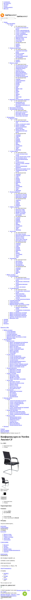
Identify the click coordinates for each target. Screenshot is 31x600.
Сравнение (3, 497)
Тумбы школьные (14, 301)
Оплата (5, 6)
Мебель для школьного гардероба (18, 312)
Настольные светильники (16, 107)
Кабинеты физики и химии (17, 303)
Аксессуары (13, 231)
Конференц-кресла (20, 75)
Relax (17, 92)
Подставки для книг (21, 234)
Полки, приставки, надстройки (20, 214)
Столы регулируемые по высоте (18, 400)
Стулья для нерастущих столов (17, 357)
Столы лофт (19, 41)
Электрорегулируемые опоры (17, 411)
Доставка (6, 4)
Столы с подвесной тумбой (23, 124)
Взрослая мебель (11, 23)
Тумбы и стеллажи (14, 206)
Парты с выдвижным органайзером (21, 127)
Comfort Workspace (20, 80)
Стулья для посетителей (22, 76)
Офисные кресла (20, 71)
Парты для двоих (20, 129)
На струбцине (19, 262)
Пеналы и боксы (20, 236)
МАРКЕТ (6, 573)
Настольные (19, 261)
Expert (17, 86)
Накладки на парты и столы (23, 235)
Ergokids (18, 139)
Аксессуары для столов (22, 115)
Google (5, 579)
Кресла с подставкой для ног (23, 168)
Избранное (3, 498)
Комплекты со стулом (21, 196)
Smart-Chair (18, 96)
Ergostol (18, 44)
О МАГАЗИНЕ (4, 527)
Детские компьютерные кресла (18, 361)
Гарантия (6, 551)
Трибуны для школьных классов (18, 316)
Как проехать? (7, 3)
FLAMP (6, 576)
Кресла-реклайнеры (21, 72)
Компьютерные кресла (21, 73)
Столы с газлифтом (21, 33)
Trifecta (17, 46)
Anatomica (18, 134)
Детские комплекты (15, 191)
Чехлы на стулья (20, 238)
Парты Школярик (14, 351)
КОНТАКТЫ (4, 554)
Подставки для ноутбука (22, 114)
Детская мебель (11, 117)
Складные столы (20, 39)
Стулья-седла (19, 69)
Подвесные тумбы (20, 210)
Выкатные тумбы (20, 209)
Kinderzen (18, 141)
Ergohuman (18, 82)
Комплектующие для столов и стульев (19, 304)
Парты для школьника (15, 347)
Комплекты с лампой (21, 197)
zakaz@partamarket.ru (6, 568)
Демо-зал (13, 594)
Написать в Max (5, 327)
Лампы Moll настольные (16, 391)
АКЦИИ (6, 319)
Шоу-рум (6, 8)
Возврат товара (7, 549)
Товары (5, 22)
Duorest (17, 178)
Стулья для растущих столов (23, 156)
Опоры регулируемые (15, 48)
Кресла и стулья (14, 63)
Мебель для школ (11, 274)
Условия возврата (8, 7)
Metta (17, 90)
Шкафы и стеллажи (21, 212)
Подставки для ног (20, 113)
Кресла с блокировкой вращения (18, 365)
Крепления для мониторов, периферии (20, 99)
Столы (11, 24)
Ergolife (17, 83)
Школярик (18, 149)
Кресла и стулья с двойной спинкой (19, 364)
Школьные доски (14, 318)
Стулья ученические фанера (23, 299)
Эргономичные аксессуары (17, 109)
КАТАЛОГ (3, 526)
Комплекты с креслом (21, 194)
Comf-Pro (18, 136)
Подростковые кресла (21, 158)
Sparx (17, 98)
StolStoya (18, 45)
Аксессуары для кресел (22, 111)
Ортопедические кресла (22, 65)
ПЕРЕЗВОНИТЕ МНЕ (6, 597)
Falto (17, 87)
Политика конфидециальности (8, 595)
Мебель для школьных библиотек (18, 315)
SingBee (18, 185)
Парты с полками (20, 125)
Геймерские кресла (20, 68)
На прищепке (19, 263)
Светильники (13, 258)
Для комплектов (20, 265)
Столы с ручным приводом (23, 31)
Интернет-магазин (21, 590)
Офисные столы (20, 38)
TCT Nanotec (19, 145)
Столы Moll (13, 353)
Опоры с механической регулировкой (22, 56)
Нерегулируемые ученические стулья (21, 294)
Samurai (18, 94)
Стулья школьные (14, 288)
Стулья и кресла (14, 151)
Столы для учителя (20, 287)
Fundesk (18, 204)
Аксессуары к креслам (21, 239)
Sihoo (17, 95)
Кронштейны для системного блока (20, 103)
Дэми (17, 148)
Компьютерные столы (21, 37)
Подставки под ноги (21, 240)
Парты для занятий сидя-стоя (17, 343)
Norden (17, 91)
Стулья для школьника (15, 355)
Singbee (17, 144)
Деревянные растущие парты (17, 345)
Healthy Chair (19, 88)
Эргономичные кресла (21, 67)
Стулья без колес (20, 162)
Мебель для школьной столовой (18, 314)
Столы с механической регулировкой (21, 35)
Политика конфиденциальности (12, 550)
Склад (4, 591)
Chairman (18, 79)
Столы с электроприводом (22, 30)
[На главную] (9, 16)
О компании (7, 1)
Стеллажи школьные (15, 300)
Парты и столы (13, 118)
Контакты (6, 323)
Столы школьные (14, 276)
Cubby (17, 137)
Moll (17, 143)
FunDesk (18, 140)
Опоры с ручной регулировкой (20, 54)
